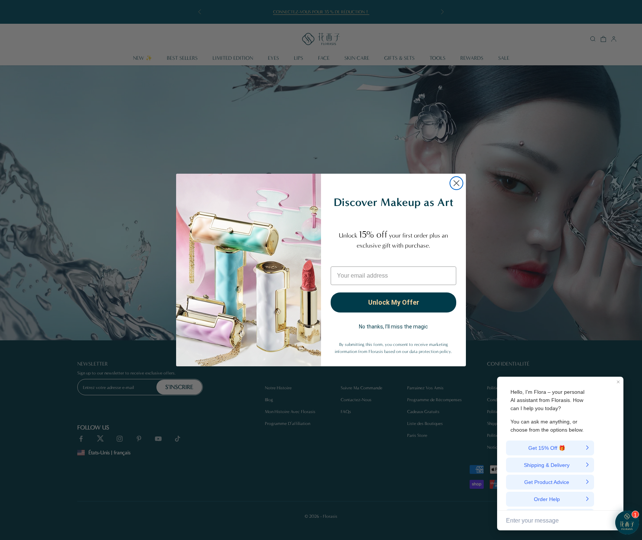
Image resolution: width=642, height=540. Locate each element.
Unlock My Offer (393, 302)
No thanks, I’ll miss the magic (393, 327)
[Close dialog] (456, 183)
